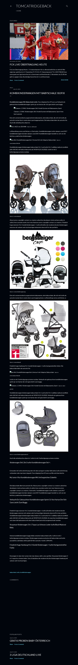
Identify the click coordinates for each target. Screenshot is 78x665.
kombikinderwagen (25, 572)
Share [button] (11, 80)
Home (19, 11)
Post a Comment (19, 80)
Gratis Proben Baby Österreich (30, 640)
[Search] (67, 6)
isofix (18, 572)
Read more (64, 80)
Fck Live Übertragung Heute (28, 64)
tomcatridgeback (33, 6)
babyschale (13, 572)
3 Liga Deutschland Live (25, 654)
